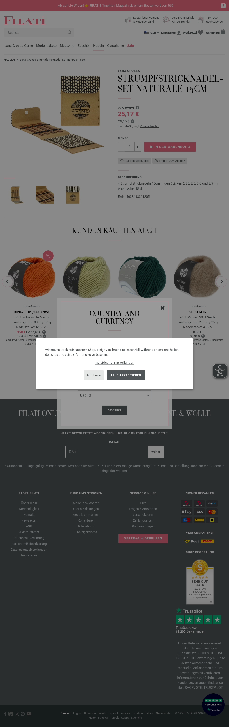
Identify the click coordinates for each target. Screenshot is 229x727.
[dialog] (114, 363)
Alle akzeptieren (126, 375)
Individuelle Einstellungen (114, 362)
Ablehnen (94, 375)
